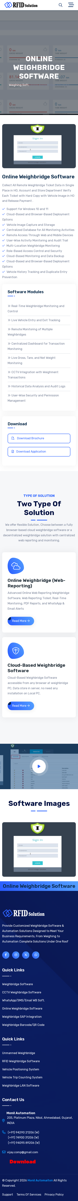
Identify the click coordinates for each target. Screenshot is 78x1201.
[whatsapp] (35, 955)
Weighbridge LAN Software (20, 1085)
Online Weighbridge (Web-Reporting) (36, 583)
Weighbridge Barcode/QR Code (23, 1025)
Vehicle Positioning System (20, 1069)
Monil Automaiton (40, 1180)
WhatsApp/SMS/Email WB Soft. (23, 1000)
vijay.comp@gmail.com (22, 1152)
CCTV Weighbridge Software (21, 992)
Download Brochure (30, 438)
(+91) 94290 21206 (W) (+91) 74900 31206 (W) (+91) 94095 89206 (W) (21, 1138)
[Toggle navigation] (72, 5)
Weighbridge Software (17, 984)
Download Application (31, 451)
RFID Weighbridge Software (21, 1061)
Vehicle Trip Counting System (22, 1077)
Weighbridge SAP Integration (22, 1016)
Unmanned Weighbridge (18, 1053)
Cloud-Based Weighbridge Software (36, 668)
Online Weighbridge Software (22, 1008)
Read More (19, 621)
